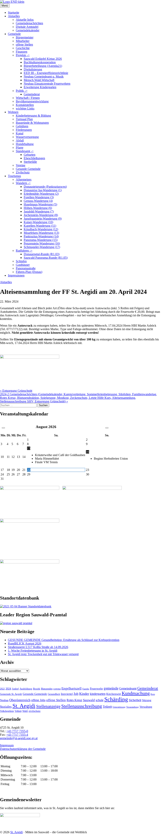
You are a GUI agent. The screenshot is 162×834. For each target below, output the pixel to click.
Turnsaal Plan (24, 119)
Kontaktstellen (25, 105)
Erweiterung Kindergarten (40, 87)
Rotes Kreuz (74, 700)
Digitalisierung (33, 69)
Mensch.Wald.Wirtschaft (39, 80)
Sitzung (146, 700)
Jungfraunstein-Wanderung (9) (43, 218)
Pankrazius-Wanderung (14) (41, 236)
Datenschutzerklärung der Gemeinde (23, 749)
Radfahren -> (24, 250)
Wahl (25, 710)
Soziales (6, 706)
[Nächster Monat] (106, 427)
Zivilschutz (23, 172)
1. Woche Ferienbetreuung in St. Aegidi (32, 650)
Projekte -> (23, 55)
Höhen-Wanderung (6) (38, 208)
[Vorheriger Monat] (3, 427)
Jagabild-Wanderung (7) (39, 211)
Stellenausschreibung (81, 706)
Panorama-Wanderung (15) (40, 240)
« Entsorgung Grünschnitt (16, 390)
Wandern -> (23, 183)
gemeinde (111, 688)
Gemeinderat (32, 94)
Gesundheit (54, 694)
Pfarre (19, 147)
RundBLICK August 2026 (24, 643)
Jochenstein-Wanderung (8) (41, 215)
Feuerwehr (96, 688)
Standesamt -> (25, 151)
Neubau (4, 700)
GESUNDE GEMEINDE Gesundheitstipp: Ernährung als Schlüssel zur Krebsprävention (63, 640)
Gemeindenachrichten (29, 23)
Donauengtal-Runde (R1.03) (41, 254)
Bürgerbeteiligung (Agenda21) (43, 65)
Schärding (116, 699)
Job (75, 694)
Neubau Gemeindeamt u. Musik (44, 76)
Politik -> (21, 90)
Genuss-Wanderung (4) (38, 200)
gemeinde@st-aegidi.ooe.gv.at (19, 738)
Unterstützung (119, 707)
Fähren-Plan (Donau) (29, 272)
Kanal (19, 133)
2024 (8, 688)
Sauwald (89, 700)
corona (57, 688)
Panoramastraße (26, 268)
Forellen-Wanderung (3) (39, 197)
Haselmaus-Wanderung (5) (40, 204)
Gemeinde (14, 34)
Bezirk (36, 688)
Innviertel (67, 693)
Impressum (7, 745)
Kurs (153, 694)
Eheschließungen (34, 158)
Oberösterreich (19, 700)
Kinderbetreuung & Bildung (33, 115)
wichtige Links (25, 108)
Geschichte (23, 48)
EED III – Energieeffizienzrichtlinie (46, 73)
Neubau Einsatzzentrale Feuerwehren (47, 83)
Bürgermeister (24, 37)
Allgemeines (23, 179)
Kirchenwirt (113, 693)
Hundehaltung (25, 144)
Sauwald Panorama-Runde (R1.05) (46, 257)
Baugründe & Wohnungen (32, 122)
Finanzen (21, 51)
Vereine (20, 165)
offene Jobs (38, 700)
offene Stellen (24, 44)
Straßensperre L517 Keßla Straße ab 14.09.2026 (38, 647)
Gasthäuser (23, 264)
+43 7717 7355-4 (17, 734)
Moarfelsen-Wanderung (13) (41, 232)
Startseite (13, 12)
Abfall (20, 140)
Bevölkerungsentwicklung (32, 101)
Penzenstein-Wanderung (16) (42, 243)
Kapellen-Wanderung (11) (40, 225)
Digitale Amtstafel (27, 26)
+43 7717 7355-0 (17, 731)
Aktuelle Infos (25, 19)
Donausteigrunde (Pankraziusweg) (45, 186)
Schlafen (21, 261)
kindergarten (97, 694)
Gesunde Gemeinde (28, 169)
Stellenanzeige (48, 706)
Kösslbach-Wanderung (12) (41, 229)
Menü (5, 5)
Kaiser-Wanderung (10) (38, 222)
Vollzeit (18, 711)
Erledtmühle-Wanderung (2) (41, 193)
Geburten (29, 154)
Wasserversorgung (27, 137)
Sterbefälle (30, 161)
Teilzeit (107, 706)
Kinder (84, 694)
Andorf (15, 689)
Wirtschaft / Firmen (28, 97)
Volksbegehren (7, 711)
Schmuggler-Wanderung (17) (42, 247)
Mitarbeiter (22, 41)
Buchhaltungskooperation (40, 62)
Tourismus (14, 176)
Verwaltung (145, 706)
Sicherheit (135, 700)
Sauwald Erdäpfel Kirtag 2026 (43, 58)
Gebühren (22, 126)
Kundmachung (136, 693)
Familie (85, 689)
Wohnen (13, 112)
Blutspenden (47, 688)
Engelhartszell (71, 688)
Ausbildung (26, 688)
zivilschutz (34, 710)
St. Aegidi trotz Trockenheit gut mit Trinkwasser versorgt (43, 654)
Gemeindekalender (27, 30)
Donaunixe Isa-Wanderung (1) (43, 190)
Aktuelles (14, 16)
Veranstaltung (132, 707)
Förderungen (24, 129)
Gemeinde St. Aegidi (11, 694)
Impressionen (16, 275)
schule (100, 700)
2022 (2, 689)
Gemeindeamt (128, 688)
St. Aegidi (23, 706)
